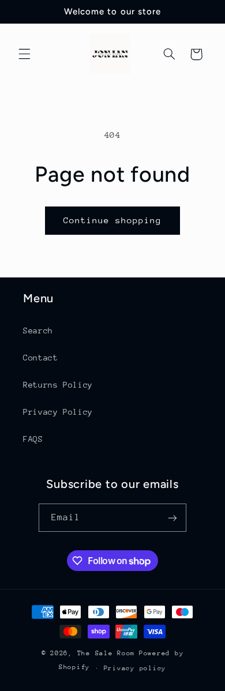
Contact (40, 357)
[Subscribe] (172, 518)
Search (38, 330)
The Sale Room (106, 653)
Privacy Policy (58, 411)
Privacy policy (135, 668)
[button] (24, 54)
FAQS (33, 439)
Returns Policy (58, 384)
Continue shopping (112, 220)
